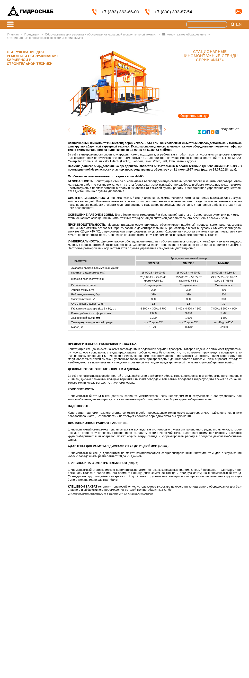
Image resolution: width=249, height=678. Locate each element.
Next (164, 130)
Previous (68, 130)
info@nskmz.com (238, 11)
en (239, 24)
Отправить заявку (193, 116)
